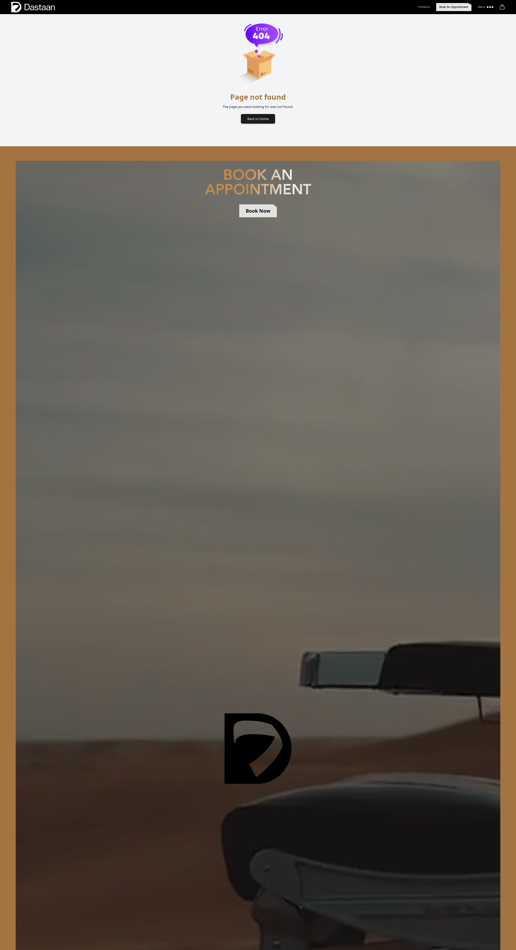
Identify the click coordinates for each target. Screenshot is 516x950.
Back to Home (258, 119)
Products (424, 7)
